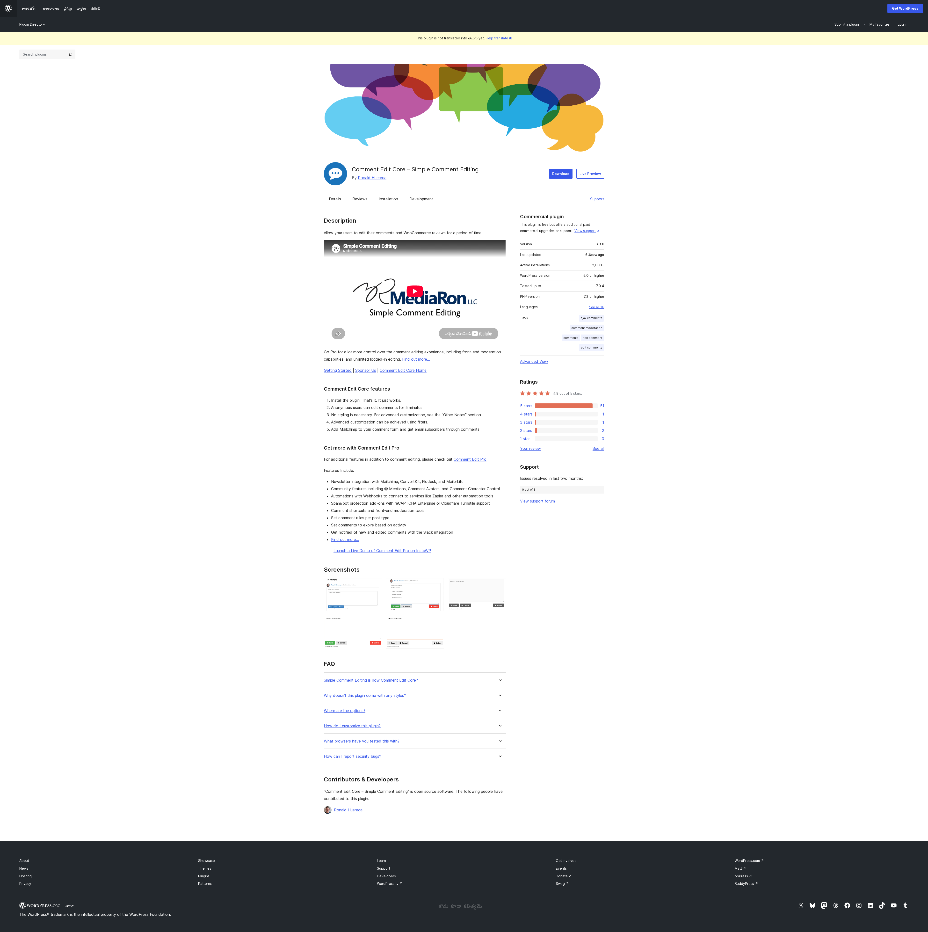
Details (335, 199)
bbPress (743, 876)
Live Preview (590, 174)
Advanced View (534, 361)
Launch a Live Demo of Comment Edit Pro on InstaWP (382, 550)
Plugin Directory (32, 24)
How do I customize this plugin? (352, 726)
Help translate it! (499, 38)
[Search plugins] (70, 54)
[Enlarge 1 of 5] (375, 584)
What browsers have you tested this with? (361, 741)
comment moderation (586, 328)
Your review (530, 448)
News (23, 868)
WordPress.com (749, 861)
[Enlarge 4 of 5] (375, 621)
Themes (204, 868)
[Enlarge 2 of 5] (437, 584)
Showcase (206, 861)
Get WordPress (905, 8)
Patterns (205, 883)
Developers (386, 876)
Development (421, 199)
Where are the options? (344, 710)
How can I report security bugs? (352, 756)
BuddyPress (746, 883)
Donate (564, 876)
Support (597, 199)
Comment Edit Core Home (403, 370)
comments (571, 338)
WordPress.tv (390, 883)
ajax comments (591, 318)
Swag (562, 883)
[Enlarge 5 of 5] (437, 621)
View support (585, 231)
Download (560, 174)
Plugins (204, 876)
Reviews (359, 199)
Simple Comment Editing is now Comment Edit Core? (371, 680)
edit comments (591, 347)
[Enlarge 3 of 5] (499, 584)
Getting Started (338, 370)
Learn (381, 861)
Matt (740, 868)
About (24, 861)
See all (598, 448)
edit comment (592, 338)
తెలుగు (69, 906)
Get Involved (566, 861)
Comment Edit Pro (470, 459)
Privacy (25, 883)
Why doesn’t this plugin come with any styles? (365, 695)
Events (561, 868)
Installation (388, 199)
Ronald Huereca (372, 177)
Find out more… (416, 359)
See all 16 (596, 307)
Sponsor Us (365, 370)
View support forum (537, 501)
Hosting (25, 876)
